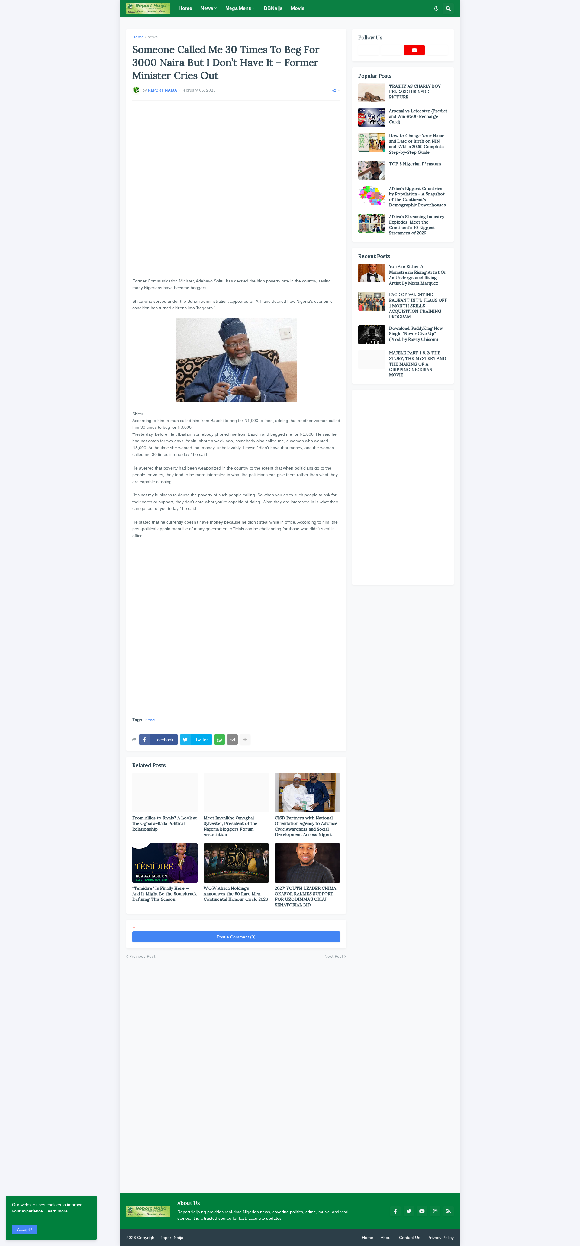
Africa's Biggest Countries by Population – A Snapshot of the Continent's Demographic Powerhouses (417, 197)
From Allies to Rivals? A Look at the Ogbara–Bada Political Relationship (164, 823)
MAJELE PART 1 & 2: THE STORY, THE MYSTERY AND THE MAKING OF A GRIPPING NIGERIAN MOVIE (417, 364)
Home (138, 37)
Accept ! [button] (24, 1229)
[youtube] (414, 50)
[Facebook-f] (368, 50)
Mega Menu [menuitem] (238, 8)
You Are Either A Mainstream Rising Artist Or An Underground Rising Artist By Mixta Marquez (417, 275)
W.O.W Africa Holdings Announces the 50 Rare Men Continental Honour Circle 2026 (236, 894)
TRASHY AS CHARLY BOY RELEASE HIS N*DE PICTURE (415, 91)
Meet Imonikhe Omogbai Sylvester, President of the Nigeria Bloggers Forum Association (230, 826)
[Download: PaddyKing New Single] (371, 334)
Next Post (333, 956)
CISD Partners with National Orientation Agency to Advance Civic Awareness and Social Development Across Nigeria (306, 826)
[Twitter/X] (391, 50)
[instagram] (435, 1211)
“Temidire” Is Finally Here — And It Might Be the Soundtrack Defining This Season (164, 894)
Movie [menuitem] (297, 8)
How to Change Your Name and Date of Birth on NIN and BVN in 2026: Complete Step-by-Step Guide (416, 144)
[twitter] (409, 1211)
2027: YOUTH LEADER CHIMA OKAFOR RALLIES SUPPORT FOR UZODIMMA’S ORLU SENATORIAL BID (305, 897)
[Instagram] (437, 50)
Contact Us (409, 1237)
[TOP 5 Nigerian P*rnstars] (371, 170)
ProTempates (197, 1237)
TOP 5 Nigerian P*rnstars (415, 163)
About (386, 1237)
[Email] (232, 739)
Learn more (56, 1211)
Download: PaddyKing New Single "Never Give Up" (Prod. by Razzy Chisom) (416, 333)
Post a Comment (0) (236, 937)
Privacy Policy (440, 1237)
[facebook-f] (395, 1211)
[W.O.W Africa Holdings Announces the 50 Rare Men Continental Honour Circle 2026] (236, 863)
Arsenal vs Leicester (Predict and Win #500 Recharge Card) (418, 116)
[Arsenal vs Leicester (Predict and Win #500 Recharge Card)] (371, 117)
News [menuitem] (207, 8)
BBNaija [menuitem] (273, 8)
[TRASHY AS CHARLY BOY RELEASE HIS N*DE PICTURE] (371, 92)
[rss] (448, 1211)
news (152, 37)
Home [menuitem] (185, 8)
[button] (436, 8)
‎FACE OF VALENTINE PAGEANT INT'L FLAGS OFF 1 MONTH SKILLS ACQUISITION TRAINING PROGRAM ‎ (418, 305)
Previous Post (142, 956)
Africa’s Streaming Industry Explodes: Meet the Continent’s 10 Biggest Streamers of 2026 (416, 225)
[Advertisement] (236, 189)
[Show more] (245, 739)
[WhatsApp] (219, 739)
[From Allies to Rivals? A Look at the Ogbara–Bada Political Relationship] (165, 792)
